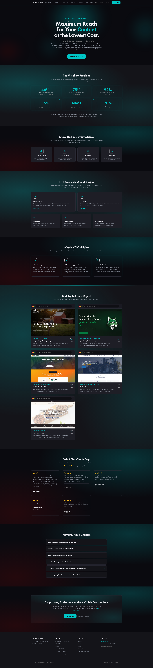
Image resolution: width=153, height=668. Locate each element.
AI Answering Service (60, 651)
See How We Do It (75, 56)
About (96, 2)
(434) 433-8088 (105, 641)
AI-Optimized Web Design (62, 641)
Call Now (117, 2)
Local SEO (72, 2)
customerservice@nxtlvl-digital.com (110, 644)
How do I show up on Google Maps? (59, 562)
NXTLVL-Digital (38, 2)
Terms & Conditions (83, 651)
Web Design (48, 2)
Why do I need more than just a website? (61, 549)
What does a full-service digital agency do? (62, 542)
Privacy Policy (81, 649)
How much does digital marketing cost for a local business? (67, 568)
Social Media (89, 2)
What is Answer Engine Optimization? (60, 555)
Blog (101, 2)
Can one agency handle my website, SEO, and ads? (64, 575)
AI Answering (80, 2)
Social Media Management (62, 654)
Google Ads (65, 2)
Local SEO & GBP (60, 649)
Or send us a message (83, 616)
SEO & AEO (56, 2)
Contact (107, 2)
